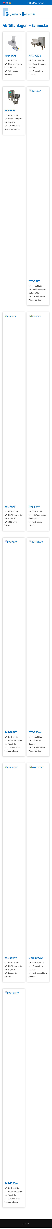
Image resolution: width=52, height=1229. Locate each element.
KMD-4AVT (10, 55)
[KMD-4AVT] (13, 43)
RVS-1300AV (11, 1183)
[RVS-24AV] (13, 97)
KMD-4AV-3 (35, 55)
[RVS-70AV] (13, 408)
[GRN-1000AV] (38, 859)
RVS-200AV (11, 732)
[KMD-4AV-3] (38, 43)
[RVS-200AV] (13, 634)
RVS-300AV (11, 957)
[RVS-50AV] (38, 183)
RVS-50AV (34, 281)
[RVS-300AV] (13, 859)
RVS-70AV (10, 506)
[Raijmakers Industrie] (26, 12)
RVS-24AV (10, 110)
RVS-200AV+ (36, 732)
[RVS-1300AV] (13, 1085)
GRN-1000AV (36, 957)
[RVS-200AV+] (38, 634)
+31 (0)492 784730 (36, 3)
